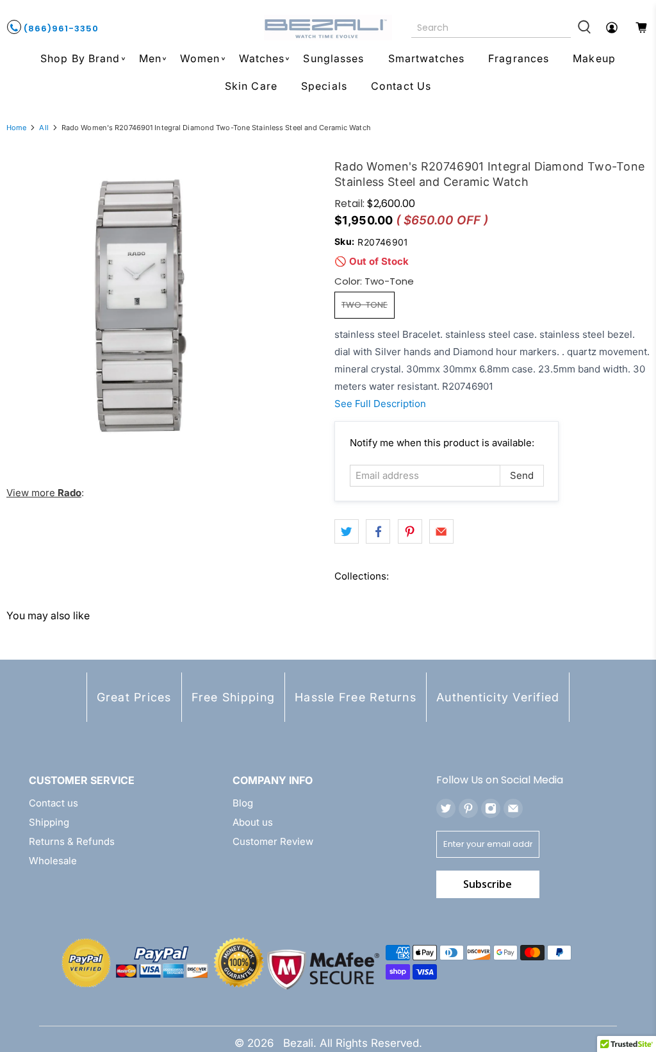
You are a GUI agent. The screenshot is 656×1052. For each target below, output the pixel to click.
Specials (324, 85)
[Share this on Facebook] (378, 531)
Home (16, 127)
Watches (262, 58)
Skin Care (251, 85)
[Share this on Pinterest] (410, 531)
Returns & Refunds (72, 841)
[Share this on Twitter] (346, 531)
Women (200, 58)
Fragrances (518, 58)
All (43, 127)
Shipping (49, 822)
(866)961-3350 (60, 28)
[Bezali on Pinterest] (468, 808)
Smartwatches (426, 58)
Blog (243, 803)
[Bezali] (328, 27)
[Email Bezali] (513, 808)
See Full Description (380, 403)
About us (253, 822)
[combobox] (491, 27)
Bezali (298, 1043)
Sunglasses (333, 58)
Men (150, 58)
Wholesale (53, 861)
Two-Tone (364, 305)
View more (43, 493)
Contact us (53, 803)
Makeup (594, 58)
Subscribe (487, 884)
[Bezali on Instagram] (490, 808)
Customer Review (273, 841)
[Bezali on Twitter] (445, 808)
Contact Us (401, 85)
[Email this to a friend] (441, 531)
